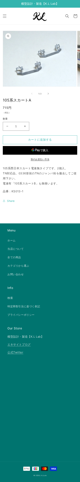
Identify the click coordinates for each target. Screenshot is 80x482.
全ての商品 (14, 257)
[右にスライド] (48, 94)
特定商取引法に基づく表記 (23, 306)
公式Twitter (15, 352)
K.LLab (44, 475)
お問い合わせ (15, 274)
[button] (5, 16)
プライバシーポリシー (21, 314)
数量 (5, 118)
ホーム (11, 240)
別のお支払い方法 (40, 159)
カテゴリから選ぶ (18, 265)
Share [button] (11, 200)
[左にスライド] (32, 94)
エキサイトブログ (19, 344)
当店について (15, 248)
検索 (10, 297)
